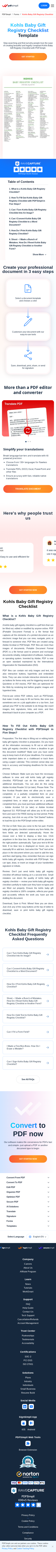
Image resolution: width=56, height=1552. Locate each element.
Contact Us (28, 1312)
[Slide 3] (30, 441)
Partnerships (28, 1336)
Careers (28, 1264)
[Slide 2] (28, 441)
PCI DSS (28, 1360)
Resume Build (28, 1393)
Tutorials (28, 1288)
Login (44, 5)
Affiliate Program (28, 1271)
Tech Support (28, 1315)
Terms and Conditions (28, 1527)
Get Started (28, 57)
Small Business (27, 1389)
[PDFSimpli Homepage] (10, 5)
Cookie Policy (28, 1521)
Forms (16, 14)
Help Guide (28, 1308)
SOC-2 (28, 1357)
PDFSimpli (6, 14)
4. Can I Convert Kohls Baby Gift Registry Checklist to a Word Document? (25, 221)
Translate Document (28, 489)
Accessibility (28, 1343)
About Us (28, 1268)
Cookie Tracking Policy (25, 1549)
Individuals (28, 1385)
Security (28, 1539)
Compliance (28, 1533)
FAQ (28, 1304)
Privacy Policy (28, 1515)
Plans (28, 1377)
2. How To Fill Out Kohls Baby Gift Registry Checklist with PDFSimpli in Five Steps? (27, 201)
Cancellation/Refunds (28, 1319)
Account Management (28, 1323)
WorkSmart (28, 1292)
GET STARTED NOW (28, 590)
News (28, 1284)
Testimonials (28, 1339)
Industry (28, 1381)
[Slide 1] (26, 441)
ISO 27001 (28, 1364)
